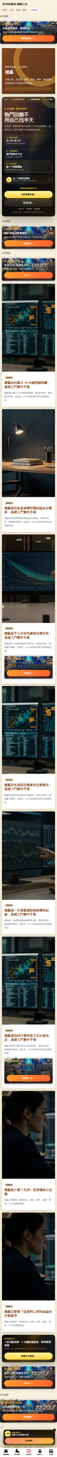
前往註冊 (28, 203)
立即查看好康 (28, 194)
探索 (5, 10)
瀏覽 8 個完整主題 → (14, 89)
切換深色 (34, 10)
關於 (25, 10)
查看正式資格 (28, 1356)
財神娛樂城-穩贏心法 (15, 4)
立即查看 (29, 1441)
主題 (11, 10)
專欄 (18, 10)
